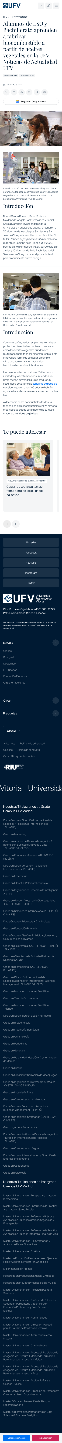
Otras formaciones (14, 682)
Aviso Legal (9, 743)
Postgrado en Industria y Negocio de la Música (29, 1282)
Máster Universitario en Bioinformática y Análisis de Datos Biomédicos (26, 1242)
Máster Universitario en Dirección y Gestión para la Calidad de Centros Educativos (28, 1326)
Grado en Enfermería (15, 876)
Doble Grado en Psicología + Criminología (27, 921)
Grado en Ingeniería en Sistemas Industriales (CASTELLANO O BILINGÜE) (29, 1083)
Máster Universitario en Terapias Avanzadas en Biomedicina (30, 1197)
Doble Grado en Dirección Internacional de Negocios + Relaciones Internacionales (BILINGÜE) (27, 823)
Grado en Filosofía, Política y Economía (25, 883)
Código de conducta (28, 750)
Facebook (31, 552)
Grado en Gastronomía (16, 1165)
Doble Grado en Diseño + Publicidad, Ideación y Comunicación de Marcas (30, 937)
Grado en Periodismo (15, 1043)
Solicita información (16, 1437)
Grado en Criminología (16, 1036)
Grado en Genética (14, 1050)
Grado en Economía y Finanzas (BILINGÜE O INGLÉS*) (28, 856)
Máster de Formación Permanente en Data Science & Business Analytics (27, 1413)
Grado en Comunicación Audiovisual (24, 1099)
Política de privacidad (32, 743)
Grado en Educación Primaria (20, 928)
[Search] (41, 6)
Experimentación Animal (17, 1268)
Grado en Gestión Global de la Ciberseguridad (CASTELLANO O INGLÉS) (29, 902)
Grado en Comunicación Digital (21, 1148)
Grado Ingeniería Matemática (20, 1127)
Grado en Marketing (14, 834)
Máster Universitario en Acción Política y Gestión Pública (26, 1382)
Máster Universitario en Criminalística (25, 1345)
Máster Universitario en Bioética (21, 1251)
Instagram (31, 573)
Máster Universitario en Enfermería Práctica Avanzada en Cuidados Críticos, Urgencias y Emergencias (28, 1220)
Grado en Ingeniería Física (18, 1092)
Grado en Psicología (14, 1172)
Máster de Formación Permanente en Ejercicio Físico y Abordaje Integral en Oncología (30, 1259)
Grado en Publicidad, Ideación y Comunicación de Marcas (30, 1059)
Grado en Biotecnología (16, 1022)
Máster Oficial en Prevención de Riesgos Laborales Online (26, 1403)
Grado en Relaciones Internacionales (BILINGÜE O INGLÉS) (31, 912)
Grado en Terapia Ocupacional (20, 998)
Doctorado (9, 663)
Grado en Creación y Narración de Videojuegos (30, 1075)
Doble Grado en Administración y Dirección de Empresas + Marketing (29, 1156)
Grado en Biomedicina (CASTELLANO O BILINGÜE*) (25, 968)
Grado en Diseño (12, 1068)
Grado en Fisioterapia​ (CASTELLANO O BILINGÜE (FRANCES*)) (31, 947)
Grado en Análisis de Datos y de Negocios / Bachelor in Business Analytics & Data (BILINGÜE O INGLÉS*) (27, 844)
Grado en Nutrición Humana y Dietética (26, 991)
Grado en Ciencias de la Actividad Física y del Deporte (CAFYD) (29, 958)
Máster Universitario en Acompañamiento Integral (27, 1336)
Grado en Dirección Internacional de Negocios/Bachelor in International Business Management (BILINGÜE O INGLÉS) (29, 980)
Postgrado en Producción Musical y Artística (28, 1275)
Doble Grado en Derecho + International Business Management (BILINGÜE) (26, 1108)
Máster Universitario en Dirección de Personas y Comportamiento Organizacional (31, 1392)
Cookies (8, 750)
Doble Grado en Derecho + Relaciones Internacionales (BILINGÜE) (25, 867)
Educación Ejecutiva (15, 676)
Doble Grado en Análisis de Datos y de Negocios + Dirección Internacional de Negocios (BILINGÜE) (30, 1137)
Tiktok (31, 583)
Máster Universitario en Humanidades (25, 1317)
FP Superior (10, 670)
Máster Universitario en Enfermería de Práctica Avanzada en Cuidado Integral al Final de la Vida (30, 1232)
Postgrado (9, 657)
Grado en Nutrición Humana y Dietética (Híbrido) (26, 1006)
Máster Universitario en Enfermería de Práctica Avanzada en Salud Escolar (30, 1207)
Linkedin (31, 542)
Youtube (31, 562)
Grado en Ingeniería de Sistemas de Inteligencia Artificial (30, 891)
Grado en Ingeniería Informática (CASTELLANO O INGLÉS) (30, 1118)
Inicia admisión (45, 1437)
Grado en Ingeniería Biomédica (21, 1029)
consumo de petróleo (44, 383)
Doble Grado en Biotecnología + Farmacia (27, 1015)
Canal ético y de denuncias (18, 756)
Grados (7, 651)
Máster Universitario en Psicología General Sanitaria (27, 1291)
